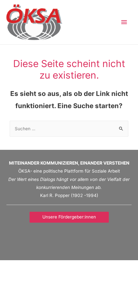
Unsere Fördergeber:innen (69, 216)
